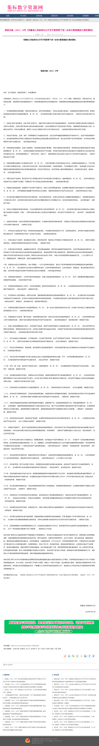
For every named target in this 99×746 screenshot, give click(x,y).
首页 (7, 16)
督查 (48, 649)
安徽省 (22, 649)
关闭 (11, 664)
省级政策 (29, 20)
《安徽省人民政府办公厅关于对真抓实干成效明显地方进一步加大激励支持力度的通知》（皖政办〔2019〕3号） (57, 575)
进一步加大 (42, 649)
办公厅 (28, 649)
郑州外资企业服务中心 (17, 20)
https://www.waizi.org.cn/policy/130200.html (25, 645)
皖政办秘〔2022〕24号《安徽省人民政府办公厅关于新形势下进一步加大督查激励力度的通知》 (61, 20)
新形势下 (34, 649)
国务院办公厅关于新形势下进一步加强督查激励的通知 (31, 98)
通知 (59, 649)
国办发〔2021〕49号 (60, 98)
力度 (55, 649)
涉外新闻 (70, 16)
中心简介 (23, 16)
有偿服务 (86, 16)
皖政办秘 (16, 649)
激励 (51, 649)
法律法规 (39, 16)
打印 (6, 664)
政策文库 (54, 16)
